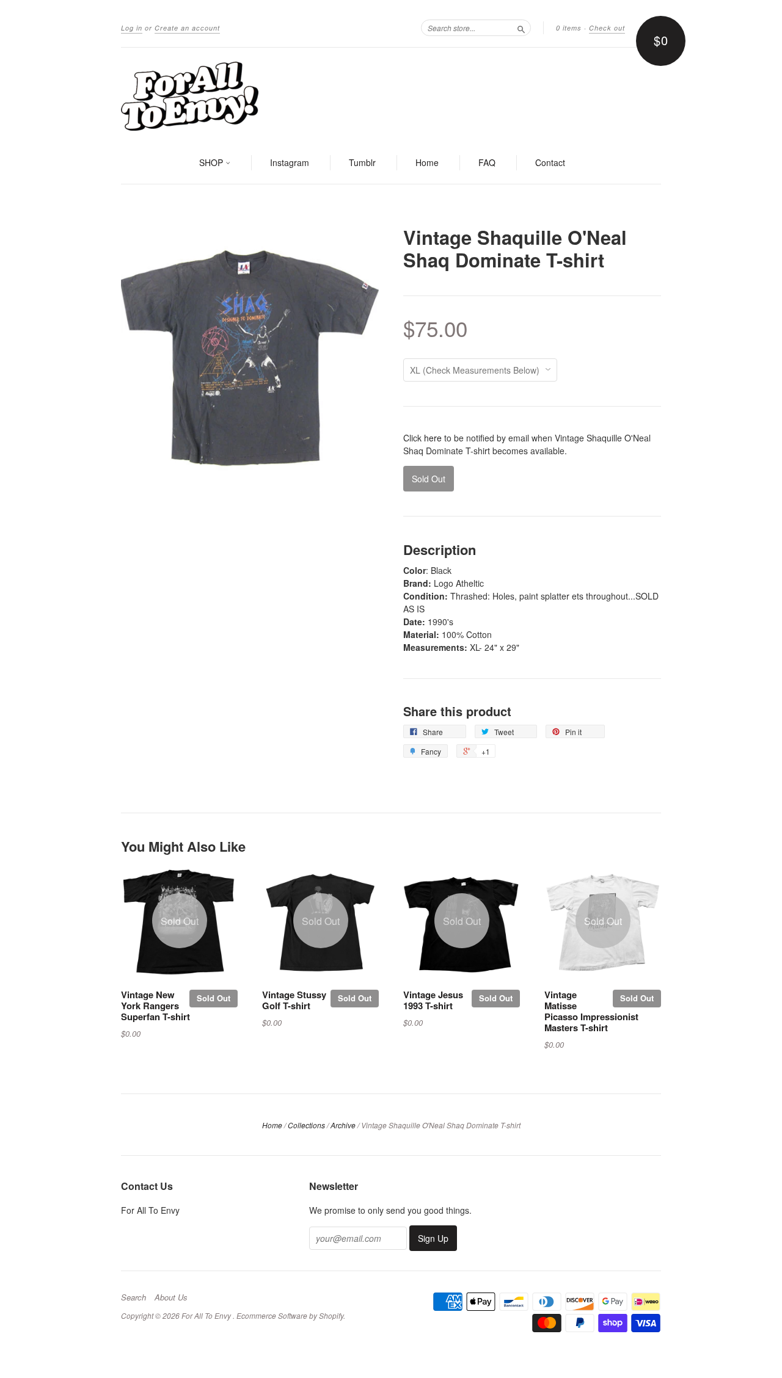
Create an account (187, 27)
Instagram (289, 162)
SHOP (212, 162)
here (433, 438)
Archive (343, 1125)
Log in (131, 27)
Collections (306, 1125)
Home (427, 162)
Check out (607, 27)
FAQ (486, 162)
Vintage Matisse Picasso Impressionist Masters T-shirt (591, 1011)
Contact (550, 162)
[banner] (391, 95)
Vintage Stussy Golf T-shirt (294, 1000)
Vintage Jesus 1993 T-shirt (433, 1000)
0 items (569, 27)
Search (133, 1297)
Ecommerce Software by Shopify (289, 1315)
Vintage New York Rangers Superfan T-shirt (155, 1005)
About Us (171, 1297)
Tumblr (362, 162)
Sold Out (213, 998)
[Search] (521, 27)
